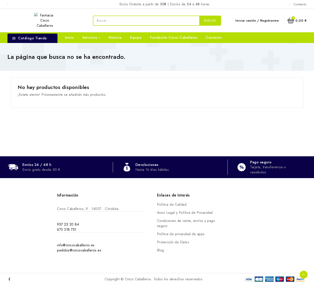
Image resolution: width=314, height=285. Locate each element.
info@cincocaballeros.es (76, 245)
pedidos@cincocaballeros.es (79, 250)
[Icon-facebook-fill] (9, 279)
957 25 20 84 (68, 224)
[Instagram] (19, 279)
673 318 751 (66, 229)
